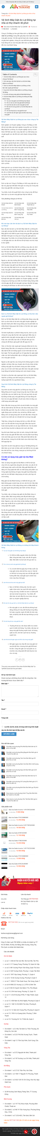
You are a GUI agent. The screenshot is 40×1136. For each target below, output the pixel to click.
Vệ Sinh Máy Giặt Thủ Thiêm (31, 213)
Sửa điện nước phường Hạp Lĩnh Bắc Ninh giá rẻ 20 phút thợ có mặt (21, 770)
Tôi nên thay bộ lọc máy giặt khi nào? (17, 110)
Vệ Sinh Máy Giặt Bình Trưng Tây (19, 213)
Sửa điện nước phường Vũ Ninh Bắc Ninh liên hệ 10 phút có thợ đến (21, 776)
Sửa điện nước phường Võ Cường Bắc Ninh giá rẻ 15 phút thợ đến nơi (21, 782)
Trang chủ (4, 13)
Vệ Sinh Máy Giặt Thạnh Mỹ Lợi (31, 204)
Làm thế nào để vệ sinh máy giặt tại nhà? (18, 105)
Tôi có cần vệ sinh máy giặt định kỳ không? (18, 102)
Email (3, 709)
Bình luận (4, 684)
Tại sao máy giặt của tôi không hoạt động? (18, 101)
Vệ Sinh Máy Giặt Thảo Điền (31, 208)
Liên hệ (3, 902)
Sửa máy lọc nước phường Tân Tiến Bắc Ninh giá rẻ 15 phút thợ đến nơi (21, 800)
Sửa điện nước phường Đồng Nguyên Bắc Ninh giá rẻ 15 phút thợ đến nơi (22, 753)
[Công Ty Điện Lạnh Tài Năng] (20, 7)
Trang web (4, 718)
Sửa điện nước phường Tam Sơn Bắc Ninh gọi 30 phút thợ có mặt (21, 759)
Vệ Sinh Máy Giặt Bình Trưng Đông (19, 208)
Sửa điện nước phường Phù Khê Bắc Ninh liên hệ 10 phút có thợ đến (21, 747)
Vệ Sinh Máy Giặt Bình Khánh (19, 204)
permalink (18, 668)
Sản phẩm (4, 899)
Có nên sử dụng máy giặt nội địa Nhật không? (17, 94)
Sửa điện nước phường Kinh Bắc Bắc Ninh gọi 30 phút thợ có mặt (22, 788)
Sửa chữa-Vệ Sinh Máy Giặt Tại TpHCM (15, 26)
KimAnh (14, 29)
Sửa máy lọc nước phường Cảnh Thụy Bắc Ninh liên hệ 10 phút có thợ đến (21, 794)
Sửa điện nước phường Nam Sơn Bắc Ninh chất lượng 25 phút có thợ (22, 764)
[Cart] (36, 6)
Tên (3, 700)
